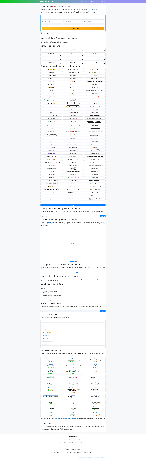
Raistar (50, 370)
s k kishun (44, 329)
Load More (73, 205)
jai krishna (44, 321)
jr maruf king (44, 323)
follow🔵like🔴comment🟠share (50, 395)
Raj (73, 382)
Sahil (73, 406)
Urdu (51, 382)
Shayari (73, 364)
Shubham (95, 406)
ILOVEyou (51, 364)
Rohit (51, 412)
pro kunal (44, 326)
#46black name (45, 346)
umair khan (44, 344)
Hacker (73, 395)
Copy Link (102, 311)
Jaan (73, 376)
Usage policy (96, 457)
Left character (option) (46, 21)
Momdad (95, 376)
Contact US (102, 457)
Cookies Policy (90, 457)
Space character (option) (67, 21)
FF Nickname (84, 1)
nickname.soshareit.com (50, 222)
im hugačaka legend (46, 335)
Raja (95, 382)
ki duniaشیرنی (45, 338)
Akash (73, 400)
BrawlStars (50, 387)
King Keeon (90, 9)
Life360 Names (102, 1)
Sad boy (95, 412)
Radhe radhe (51, 376)
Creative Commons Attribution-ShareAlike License (64, 418)
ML (50, 358)
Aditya (95, 387)
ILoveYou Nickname (93, 1)
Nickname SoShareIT (47, 2)
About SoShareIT (82, 457)
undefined (95, 364)
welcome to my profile (73, 387)
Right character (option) (88, 21)
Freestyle (51, 400)
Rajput (95, 400)
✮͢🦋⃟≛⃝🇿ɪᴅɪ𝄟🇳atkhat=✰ (73, 370)
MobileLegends (50, 406)
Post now (103, 216)
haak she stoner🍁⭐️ (46, 332)
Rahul (73, 358)
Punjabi (95, 395)
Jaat (73, 412)
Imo (95, 358)
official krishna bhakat (47, 341)
